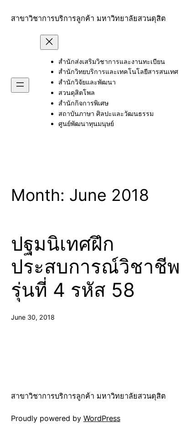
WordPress (101, 418)
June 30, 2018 (33, 317)
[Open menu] (20, 85)
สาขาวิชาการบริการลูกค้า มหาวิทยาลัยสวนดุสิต (88, 18)
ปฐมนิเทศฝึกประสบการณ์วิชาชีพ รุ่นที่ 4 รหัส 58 (95, 266)
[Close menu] (49, 42)
